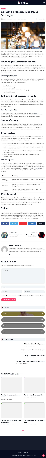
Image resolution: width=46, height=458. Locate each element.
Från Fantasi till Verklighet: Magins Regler (34, 344)
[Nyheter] (23, 325)
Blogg (3, 8)
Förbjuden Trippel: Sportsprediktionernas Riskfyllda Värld (30, 361)
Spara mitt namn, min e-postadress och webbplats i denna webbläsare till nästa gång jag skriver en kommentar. (24, 295)
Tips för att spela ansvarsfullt (33, 395)
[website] (9, 254)
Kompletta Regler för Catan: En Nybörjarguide (33, 349)
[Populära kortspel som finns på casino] (11, 385)
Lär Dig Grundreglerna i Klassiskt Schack (35, 355)
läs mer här (38, 168)
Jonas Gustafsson (16, 245)
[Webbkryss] (23, 313)
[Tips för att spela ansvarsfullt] (34, 385)
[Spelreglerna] (23, 2)
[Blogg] (23, 331)
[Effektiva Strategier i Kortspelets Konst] (34, 410)
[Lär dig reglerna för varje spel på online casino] (11, 410)
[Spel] (23, 319)
